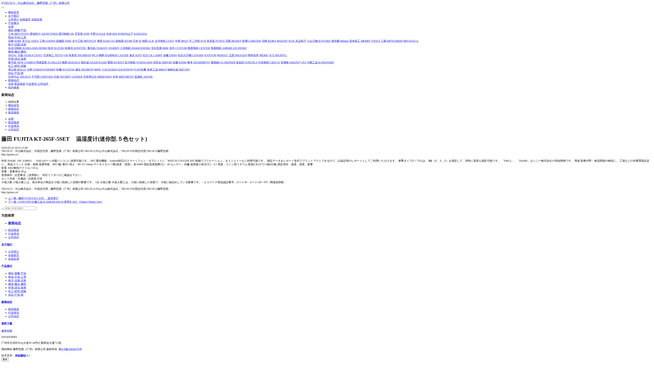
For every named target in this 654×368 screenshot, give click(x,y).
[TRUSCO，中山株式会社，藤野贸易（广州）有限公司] (327, 3)
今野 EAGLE (98, 33)
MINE (97, 69)
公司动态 (42, 83)
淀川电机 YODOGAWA (138, 62)
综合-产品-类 (16, 73)
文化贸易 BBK (159, 48)
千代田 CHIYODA (42, 76)
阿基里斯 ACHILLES (48, 62)
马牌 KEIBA (269, 41)
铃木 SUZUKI (56, 48)
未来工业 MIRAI (157, 69)
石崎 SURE (14, 41)
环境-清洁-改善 (17, 58)
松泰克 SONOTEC (76, 48)
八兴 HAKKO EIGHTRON (117, 69)
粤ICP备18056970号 (70, 349)
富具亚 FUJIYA (216, 41)
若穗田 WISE (64, 41)
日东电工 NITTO (53, 55)
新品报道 (19, 83)
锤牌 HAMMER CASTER (114, 55)
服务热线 (6, 330)
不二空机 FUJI (197, 41)
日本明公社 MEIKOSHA (97, 76)
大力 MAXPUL (278, 55)
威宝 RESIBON (84, 69)
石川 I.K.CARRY (152, 55)
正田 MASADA (238, 55)
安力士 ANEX (30, 41)
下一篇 (55, 201)
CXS (303, 62)
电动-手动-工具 (17, 37)
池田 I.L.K (148, 41)
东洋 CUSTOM (178, 48)
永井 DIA (111, 33)
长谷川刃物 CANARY (191, 55)
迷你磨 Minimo (340, 41)
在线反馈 (36, 19)
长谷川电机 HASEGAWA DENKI (27, 48)
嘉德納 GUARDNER (223, 62)
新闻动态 (13, 80)
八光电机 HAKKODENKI (135, 48)
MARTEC (222, 55)
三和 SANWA (47, 41)
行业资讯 (31, 83)
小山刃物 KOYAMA (319, 41)
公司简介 (13, 19)
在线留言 (25, 19)
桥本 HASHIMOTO (198, 62)
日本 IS (137, 41)
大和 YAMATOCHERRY (41, 69)
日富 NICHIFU (62, 76)
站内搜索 (13, 87)
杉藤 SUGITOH (65, 69)
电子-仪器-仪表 (17, 44)
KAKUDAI (140, 33)
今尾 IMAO (181, 41)
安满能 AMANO (290, 62)
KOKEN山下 (125, 33)
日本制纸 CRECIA (269, 62)
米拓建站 (21, 355)
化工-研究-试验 (17, 66)
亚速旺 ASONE (144, 76)
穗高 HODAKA (71, 62)
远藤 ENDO (170, 55)
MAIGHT (282, 41)
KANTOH (210, 55)
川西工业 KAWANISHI (320, 62)
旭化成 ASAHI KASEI (94, 62)
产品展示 (13, 23)
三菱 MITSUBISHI (392, 41)
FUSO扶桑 (140, 69)
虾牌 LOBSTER (251, 41)
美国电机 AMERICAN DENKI (228, 48)
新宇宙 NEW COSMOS (21, 62)
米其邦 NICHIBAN (80, 55)
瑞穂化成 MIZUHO (178, 69)
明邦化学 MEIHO (258, 55)
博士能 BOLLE (17, 69)
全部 (11, 26)
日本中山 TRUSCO (19, 76)
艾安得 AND (82, 33)
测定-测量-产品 (17, 30)
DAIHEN (113, 48)
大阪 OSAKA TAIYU (30, 55)
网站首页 (13, 12)
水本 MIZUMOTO (123, 76)
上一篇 (33, 198)
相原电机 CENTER (199, 48)
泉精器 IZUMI (123, 41)
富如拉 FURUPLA (247, 62)
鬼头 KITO (135, 55)
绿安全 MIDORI (162, 62)
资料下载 (6, 323)
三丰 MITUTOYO (18, 33)
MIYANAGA (410, 41)
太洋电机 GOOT (164, 41)
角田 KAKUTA (106, 41)
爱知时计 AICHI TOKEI (44, 33)
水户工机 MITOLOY (84, 41)
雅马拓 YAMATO (97, 48)
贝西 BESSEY (233, 41)
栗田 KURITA (116, 62)
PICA (95, 55)
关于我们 (13, 15)
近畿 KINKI (180, 62)
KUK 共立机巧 (297, 41)
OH (66, 55)
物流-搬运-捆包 (17, 51)
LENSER (77, 76)
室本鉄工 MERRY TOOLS (364, 41)
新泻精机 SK (66, 33)
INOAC (12, 55)
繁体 (5, 359)
